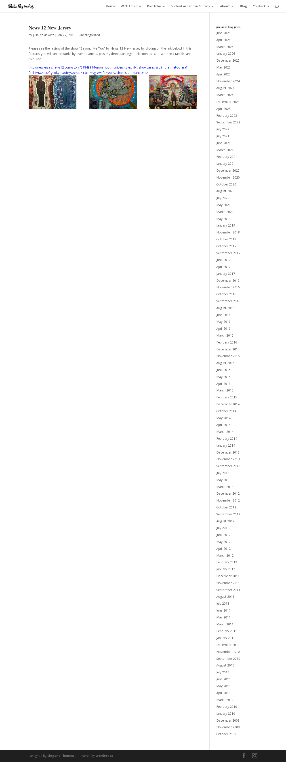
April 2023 (223, 108)
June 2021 (223, 143)
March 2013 (224, 487)
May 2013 (223, 480)
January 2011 (225, 638)
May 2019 (223, 219)
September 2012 (228, 514)
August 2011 (225, 596)
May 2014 (223, 418)
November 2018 (228, 232)
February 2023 (226, 115)
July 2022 (222, 129)
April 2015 (223, 383)
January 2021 (225, 163)
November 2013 (228, 459)
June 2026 (223, 33)
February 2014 (226, 438)
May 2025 (223, 67)
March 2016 (224, 335)
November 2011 (228, 583)
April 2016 (223, 328)
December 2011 (228, 576)
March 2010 (224, 699)
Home (110, 6)
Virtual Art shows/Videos (190, 6)
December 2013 (228, 452)
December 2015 (228, 349)
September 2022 (228, 122)
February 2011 (226, 631)
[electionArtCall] (52, 92)
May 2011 (223, 617)
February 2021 (226, 156)
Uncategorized (89, 35)
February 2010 (226, 706)
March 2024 (224, 95)
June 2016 (223, 315)
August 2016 (225, 308)
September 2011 (228, 590)
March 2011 (224, 624)
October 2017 (226, 246)
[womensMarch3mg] (173, 92)
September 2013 (228, 466)
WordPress (104, 756)
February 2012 (226, 562)
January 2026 (225, 53)
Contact (259, 6)
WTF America (131, 6)
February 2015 (226, 397)
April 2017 (223, 266)
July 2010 (222, 672)
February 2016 (226, 342)
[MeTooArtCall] (113, 92)
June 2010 (223, 679)
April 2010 (223, 693)
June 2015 (223, 370)
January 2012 (225, 569)
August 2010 (225, 665)
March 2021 (224, 150)
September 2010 (228, 658)
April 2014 (223, 425)
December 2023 (228, 102)
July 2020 (222, 198)
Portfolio (154, 6)
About (225, 6)
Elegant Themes (60, 756)
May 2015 (223, 377)
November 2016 (228, 287)
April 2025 (223, 74)
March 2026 (224, 47)
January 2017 (225, 273)
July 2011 (222, 603)
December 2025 (228, 60)
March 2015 (224, 390)
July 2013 (222, 473)
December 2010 (228, 645)
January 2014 (225, 445)
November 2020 (228, 177)
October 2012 (226, 507)
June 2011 (223, 610)
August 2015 (225, 363)
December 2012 (228, 493)
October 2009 (226, 734)
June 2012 (223, 535)
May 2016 (223, 321)
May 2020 (223, 205)
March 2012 (224, 555)
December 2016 (228, 280)
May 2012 (223, 541)
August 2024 (225, 88)
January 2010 (225, 713)
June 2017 (223, 260)
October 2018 (226, 239)
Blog (243, 6)
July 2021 (222, 136)
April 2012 (223, 548)
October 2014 (226, 411)
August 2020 (225, 191)
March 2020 (224, 212)
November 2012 (228, 500)
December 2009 (228, 720)
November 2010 (228, 652)
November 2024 (228, 81)
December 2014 (228, 404)
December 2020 (228, 170)
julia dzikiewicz (43, 35)
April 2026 (223, 40)
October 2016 (226, 294)
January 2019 (225, 225)
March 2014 (224, 431)
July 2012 (222, 528)
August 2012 (225, 521)
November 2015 (228, 356)
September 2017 (228, 253)
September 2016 (228, 301)
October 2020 (226, 184)
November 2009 (228, 727)
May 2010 (223, 686)
